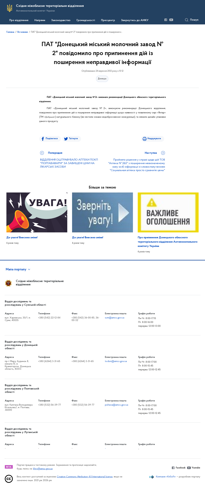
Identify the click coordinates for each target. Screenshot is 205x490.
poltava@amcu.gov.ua (116, 405)
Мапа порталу (16, 269)
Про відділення (18, 20)
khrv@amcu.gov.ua (43, 469)
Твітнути (73, 138)
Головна (10, 32)
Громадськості (86, 20)
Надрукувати (154, 138)
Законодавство (60, 20)
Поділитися (52, 138)
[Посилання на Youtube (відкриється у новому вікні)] (171, 20)
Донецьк (102, 79)
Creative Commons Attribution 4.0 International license (85, 477)
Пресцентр (108, 20)
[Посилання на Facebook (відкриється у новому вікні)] (166, 20)
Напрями (39, 20)
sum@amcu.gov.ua (114, 318)
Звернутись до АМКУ (134, 20)
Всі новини (22, 32)
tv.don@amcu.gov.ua (116, 361)
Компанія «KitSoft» (166, 476)
